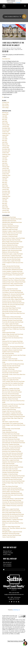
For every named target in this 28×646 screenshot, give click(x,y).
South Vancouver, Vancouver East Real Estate (13, 481)
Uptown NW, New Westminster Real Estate (12, 503)
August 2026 (5, 114)
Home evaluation (7, 564)
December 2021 (6, 212)
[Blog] (19, 602)
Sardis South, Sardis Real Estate (10, 465)
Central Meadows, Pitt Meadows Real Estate (13, 273)
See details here (6, 58)
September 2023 (6, 175)
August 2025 (5, 135)
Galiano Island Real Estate (8, 332)
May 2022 (4, 203)
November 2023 (6, 172)
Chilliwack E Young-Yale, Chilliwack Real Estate (14, 278)
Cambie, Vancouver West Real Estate (11, 259)
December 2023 (6, 170)
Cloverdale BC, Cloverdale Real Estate (11, 290)
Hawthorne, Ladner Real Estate (9, 358)
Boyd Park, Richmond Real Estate (10, 243)
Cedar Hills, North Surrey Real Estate (11, 267)
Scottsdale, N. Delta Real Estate (10, 474)
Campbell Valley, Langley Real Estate (11, 260)
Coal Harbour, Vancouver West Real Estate (12, 292)
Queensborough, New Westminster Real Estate (13, 442)
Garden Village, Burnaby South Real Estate (12, 334)
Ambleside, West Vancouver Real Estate (12, 232)
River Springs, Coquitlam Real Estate (11, 447)
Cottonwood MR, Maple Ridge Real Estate (12, 297)
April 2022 (4, 205)
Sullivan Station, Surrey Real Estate (11, 491)
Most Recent (5, 112)
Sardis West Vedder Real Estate (10, 468)
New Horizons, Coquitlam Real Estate (11, 407)
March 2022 (5, 207)
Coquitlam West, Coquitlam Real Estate (11, 295)
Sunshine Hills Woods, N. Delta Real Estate (12, 498)
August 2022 (5, 198)
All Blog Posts (5, 102)
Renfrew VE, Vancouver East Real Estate (12, 446)
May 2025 (4, 140)
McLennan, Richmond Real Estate (10, 393)
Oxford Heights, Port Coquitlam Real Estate (12, 423)
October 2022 (5, 194)
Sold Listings (5, 107)
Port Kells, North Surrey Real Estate (11, 433)
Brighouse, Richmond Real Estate (10, 252)
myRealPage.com (16, 609)
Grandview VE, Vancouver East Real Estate (12, 346)
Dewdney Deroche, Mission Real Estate (11, 301)
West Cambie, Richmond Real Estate (11, 510)
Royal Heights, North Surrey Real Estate (12, 456)
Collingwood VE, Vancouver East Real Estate (13, 294)
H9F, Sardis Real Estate (8, 353)
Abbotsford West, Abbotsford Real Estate (12, 222)
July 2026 (4, 116)
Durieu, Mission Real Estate (9, 306)
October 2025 (5, 131)
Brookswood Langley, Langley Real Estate (12, 253)
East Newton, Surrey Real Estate (10, 309)
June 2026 (4, 117)
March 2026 (5, 123)
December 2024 (6, 149)
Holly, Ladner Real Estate (8, 369)
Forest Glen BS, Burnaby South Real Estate (12, 322)
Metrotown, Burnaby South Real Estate (11, 397)
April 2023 (4, 184)
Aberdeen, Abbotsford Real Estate (10, 226)
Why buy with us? (7, 551)
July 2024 (4, 158)
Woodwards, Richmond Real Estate (10, 533)
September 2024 (6, 154)
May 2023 (4, 182)
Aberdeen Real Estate (7, 224)
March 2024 (5, 165)
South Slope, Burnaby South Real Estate (12, 479)
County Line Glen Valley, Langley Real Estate (13, 299)
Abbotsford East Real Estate (9, 217)
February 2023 (5, 187)
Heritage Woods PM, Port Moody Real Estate (13, 364)
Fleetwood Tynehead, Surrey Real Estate (12, 320)
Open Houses (5, 105)
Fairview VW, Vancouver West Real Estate (12, 318)
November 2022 (6, 193)
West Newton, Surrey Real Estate (10, 517)
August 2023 (5, 177)
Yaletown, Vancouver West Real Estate (11, 535)
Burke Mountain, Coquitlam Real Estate (11, 255)
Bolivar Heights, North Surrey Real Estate (12, 241)
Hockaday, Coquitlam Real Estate (10, 367)
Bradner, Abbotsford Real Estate (10, 245)
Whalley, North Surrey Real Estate (10, 521)
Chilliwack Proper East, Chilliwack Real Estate (13, 280)
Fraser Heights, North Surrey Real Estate (12, 325)
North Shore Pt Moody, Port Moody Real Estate (13, 416)
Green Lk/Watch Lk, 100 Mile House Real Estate (13, 348)
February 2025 (5, 145)
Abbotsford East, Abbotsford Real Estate (12, 218)
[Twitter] (12, 602)
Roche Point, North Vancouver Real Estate (12, 453)
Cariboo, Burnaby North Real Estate (11, 266)
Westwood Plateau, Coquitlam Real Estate (12, 519)
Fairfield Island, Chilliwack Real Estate (11, 316)
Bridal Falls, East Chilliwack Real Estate (12, 248)
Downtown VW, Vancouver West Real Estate (13, 304)
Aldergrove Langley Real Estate (10, 229)
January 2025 (5, 147)
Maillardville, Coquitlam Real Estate (11, 388)
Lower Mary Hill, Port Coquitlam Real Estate (12, 383)
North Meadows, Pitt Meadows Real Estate (12, 414)
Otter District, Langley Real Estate (10, 421)
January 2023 (5, 189)
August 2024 (5, 156)
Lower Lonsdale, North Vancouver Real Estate (13, 381)
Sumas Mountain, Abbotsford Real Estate (12, 493)
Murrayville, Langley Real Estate (10, 406)
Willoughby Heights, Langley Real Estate (14, 49)
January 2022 (5, 210)
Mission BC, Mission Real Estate (10, 399)
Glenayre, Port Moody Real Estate (10, 336)
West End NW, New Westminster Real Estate (13, 514)
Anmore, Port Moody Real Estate (10, 234)
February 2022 (5, 208)
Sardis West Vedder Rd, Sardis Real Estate (12, 467)
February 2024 (5, 166)
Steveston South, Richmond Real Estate (12, 488)
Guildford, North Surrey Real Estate (10, 351)
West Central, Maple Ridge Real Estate (11, 512)
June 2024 (4, 159)
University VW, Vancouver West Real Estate (12, 502)
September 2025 (6, 133)
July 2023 (4, 179)
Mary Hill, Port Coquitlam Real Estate (11, 390)
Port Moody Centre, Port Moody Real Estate (12, 435)
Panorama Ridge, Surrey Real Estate (11, 428)
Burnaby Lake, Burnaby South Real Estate (12, 257)
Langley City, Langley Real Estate (10, 379)
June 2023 (4, 180)
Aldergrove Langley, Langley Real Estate (12, 231)
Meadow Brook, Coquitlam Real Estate (11, 395)
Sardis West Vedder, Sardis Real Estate (11, 470)
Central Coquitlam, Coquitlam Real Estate (12, 271)
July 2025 (4, 137)
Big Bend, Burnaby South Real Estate (11, 239)
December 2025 (6, 128)
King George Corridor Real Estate (10, 372)
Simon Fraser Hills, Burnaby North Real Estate (13, 475)
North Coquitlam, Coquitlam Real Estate (12, 413)
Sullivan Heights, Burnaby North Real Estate (13, 489)
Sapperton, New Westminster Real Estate (12, 461)
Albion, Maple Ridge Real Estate (10, 227)
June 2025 (4, 138)
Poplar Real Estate (6, 430)
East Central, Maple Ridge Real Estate (11, 308)
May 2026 (4, 119)
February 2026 (5, 124)
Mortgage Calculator (8, 552)
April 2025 (4, 142)
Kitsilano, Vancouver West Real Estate (11, 378)
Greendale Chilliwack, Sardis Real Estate (12, 350)
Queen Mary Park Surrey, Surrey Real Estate (13, 441)
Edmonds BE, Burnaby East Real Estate (12, 311)
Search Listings (7, 554)
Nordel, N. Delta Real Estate (9, 409)
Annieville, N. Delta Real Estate (9, 236)
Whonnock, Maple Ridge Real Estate (11, 526)
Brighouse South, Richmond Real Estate (12, 250)
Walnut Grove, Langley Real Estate (10, 509)
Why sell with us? (7, 562)
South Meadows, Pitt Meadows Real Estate (12, 477)
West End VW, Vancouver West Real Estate (12, 516)
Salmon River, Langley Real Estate (10, 460)
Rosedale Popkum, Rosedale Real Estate (12, 454)
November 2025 (6, 130)
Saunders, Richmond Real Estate (10, 472)
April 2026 (4, 121)
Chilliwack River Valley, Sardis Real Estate (12, 283)
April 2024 (4, 163)
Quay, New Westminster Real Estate (11, 439)
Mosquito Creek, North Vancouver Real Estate (13, 404)
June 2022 (4, 201)
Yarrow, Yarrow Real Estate (8, 537)
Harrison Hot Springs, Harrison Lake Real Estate (14, 355)
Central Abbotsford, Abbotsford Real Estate (12, 269)
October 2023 (5, 173)
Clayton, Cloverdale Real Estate (10, 288)
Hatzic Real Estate (6, 357)
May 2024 (4, 161)
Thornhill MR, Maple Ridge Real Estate (11, 500)
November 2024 (6, 151)
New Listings (5, 104)
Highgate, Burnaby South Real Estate (11, 365)
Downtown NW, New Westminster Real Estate (13, 302)
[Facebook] (9, 602)
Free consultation (7, 566)
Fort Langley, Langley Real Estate (10, 323)
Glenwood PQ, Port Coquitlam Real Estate (12, 341)
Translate (18, 2)
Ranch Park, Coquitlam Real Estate (10, 444)
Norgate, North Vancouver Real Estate (11, 411)
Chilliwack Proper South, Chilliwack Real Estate (13, 281)
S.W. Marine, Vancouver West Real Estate (12, 458)
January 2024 (5, 168)
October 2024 (5, 152)
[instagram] (14, 602)
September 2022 (6, 196)
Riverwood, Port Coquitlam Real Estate (11, 451)
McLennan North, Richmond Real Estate (12, 392)
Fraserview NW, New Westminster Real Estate (13, 327)
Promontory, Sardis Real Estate (9, 437)
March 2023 (5, 186)
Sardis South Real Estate (8, 463)
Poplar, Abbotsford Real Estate (9, 432)
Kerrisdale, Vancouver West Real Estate (12, 371)
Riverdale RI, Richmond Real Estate (11, 449)
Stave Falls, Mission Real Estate (10, 486)
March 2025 (5, 144)
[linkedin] (16, 602)
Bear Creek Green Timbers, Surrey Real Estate (13, 238)
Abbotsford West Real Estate (9, 220)
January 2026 (5, 126)
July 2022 (4, 200)
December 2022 (6, 191)
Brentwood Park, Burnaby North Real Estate (12, 247)
